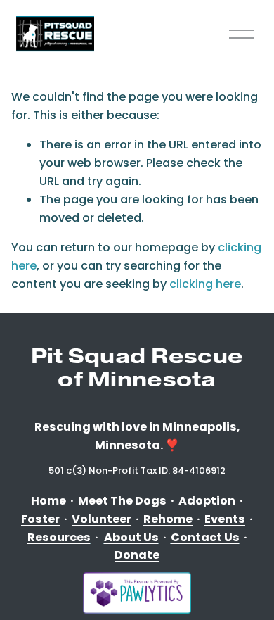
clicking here (205, 284)
